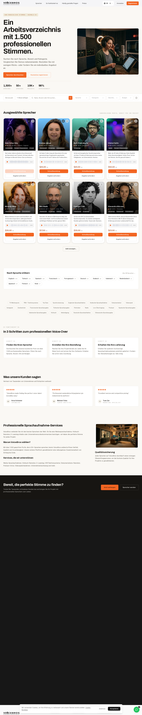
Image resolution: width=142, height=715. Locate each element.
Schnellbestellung (19, 171)
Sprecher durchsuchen (14, 75)
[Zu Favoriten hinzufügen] (25, 121)
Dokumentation (116, 303)
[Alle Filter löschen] (136, 98)
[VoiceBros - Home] (11, 3)
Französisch (54, 278)
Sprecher (39, 3)
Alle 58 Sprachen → (128, 273)
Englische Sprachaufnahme (76, 303)
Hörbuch (53, 312)
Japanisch (13, 283)
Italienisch (110, 278)
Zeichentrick (21, 307)
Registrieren (132, 3)
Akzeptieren (114, 709)
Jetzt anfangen (109, 487)
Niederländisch (126, 278)
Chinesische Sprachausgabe (104, 312)
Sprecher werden (129, 487)
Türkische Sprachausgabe (61, 307)
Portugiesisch (70, 278)
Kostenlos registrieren (39, 75)
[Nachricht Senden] (29, 121)
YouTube (45, 303)
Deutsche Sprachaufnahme (82, 312)
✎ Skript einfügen (22, 98)
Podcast (111, 307)
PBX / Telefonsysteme (31, 303)
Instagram (10, 307)
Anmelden (120, 3)
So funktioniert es (52, 3)
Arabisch (97, 278)
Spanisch (39, 278)
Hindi (37, 283)
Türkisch (26, 278)
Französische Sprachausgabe (39, 307)
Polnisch (26, 283)
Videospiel (129, 303)
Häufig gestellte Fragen (70, 3)
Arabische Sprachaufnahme (98, 303)
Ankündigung (65, 312)
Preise (84, 3)
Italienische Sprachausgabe (37, 312)
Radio (87, 307)
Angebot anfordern (19, 176)
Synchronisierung (58, 303)
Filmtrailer (77, 307)
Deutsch (84, 278)
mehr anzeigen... (71, 249)
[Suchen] (70, 98)
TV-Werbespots (14, 303)
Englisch (13, 278)
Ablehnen (102, 709)
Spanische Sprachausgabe (127, 307)
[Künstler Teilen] (33, 121)
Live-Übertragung (98, 307)
